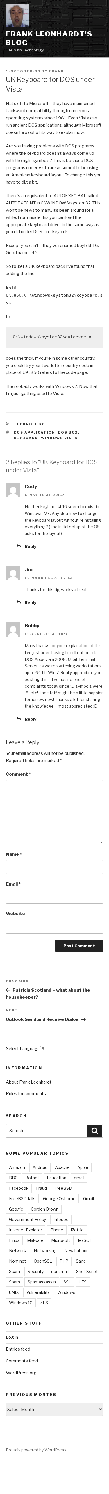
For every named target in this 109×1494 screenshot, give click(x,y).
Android (40, 1167)
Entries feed (18, 1349)
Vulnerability (38, 1292)
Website (15, 913)
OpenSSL (43, 1261)
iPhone (56, 1229)
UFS (83, 1281)
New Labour (76, 1250)
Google (16, 1209)
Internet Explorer (25, 1229)
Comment (18, 774)
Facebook (18, 1188)
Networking (45, 1250)
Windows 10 (21, 1302)
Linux (14, 1240)
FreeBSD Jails (22, 1198)
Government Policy (27, 1219)
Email (13, 884)
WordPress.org (21, 1372)
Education (56, 1177)
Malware (35, 1240)
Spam (14, 1281)
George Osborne (59, 1198)
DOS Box (68, 432)
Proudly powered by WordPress (36, 1449)
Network (17, 1250)
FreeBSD (63, 1188)
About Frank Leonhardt (28, 1082)
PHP (64, 1261)
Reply (30, 546)
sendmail (60, 1271)
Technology (29, 424)
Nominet (17, 1261)
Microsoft (60, 1240)
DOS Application (35, 432)
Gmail (88, 1198)
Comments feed (22, 1361)
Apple (82, 1167)
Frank (56, 71)
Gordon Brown (44, 1209)
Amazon (17, 1167)
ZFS (44, 1302)
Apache (62, 1167)
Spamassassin (42, 1281)
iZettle (77, 1229)
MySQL (85, 1240)
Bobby (32, 625)
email (79, 1177)
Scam (14, 1271)
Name (14, 854)
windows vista (59, 438)
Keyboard (26, 438)
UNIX (14, 1292)
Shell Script (87, 1271)
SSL (67, 1281)
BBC (13, 1177)
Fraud (41, 1188)
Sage (81, 1261)
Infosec (60, 1219)
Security (36, 1271)
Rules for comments (26, 1093)
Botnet (32, 1177)
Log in (12, 1337)
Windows (66, 1292)
